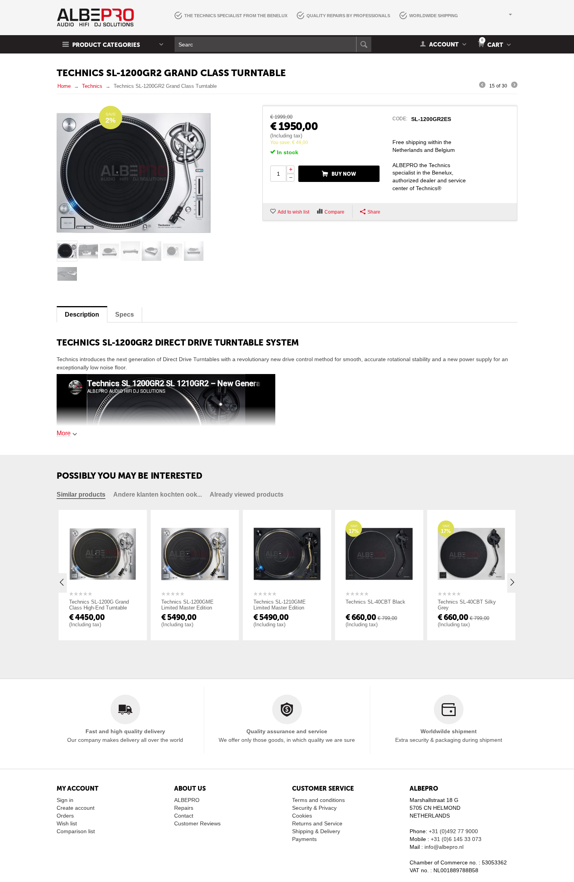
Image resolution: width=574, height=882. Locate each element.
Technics (92, 86)
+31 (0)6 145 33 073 (456, 839)
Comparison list (76, 831)
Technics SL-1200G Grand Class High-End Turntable (86, 605)
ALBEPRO (187, 800)
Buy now (344, 174)
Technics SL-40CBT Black (363, 602)
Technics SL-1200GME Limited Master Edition (175, 605)
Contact (183, 816)
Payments (304, 839)
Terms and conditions (318, 800)
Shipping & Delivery (316, 831)
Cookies (302, 816)
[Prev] (482, 86)
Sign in (65, 800)
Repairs (183, 808)
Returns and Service (317, 823)
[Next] (514, 86)
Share (373, 212)
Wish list (67, 823)
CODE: (399, 118)
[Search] (363, 44)
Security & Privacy (314, 808)
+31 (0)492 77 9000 (453, 831)
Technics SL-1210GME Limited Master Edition (267, 605)
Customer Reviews (197, 823)
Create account (75, 808)
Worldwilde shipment (449, 731)
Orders (65, 816)
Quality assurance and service (286, 731)
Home (64, 86)
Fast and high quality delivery (125, 731)
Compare (334, 212)
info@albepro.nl (443, 847)
